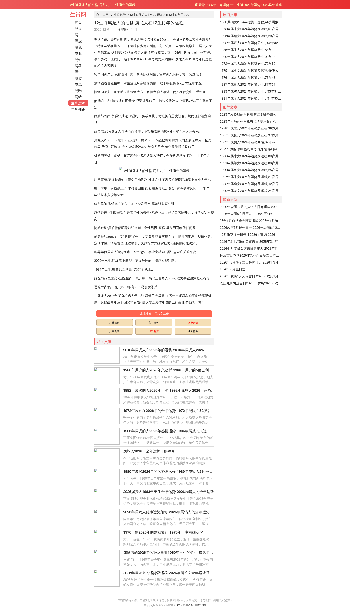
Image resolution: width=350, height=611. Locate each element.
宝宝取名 (154, 322)
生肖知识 (78, 109)
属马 (78, 65)
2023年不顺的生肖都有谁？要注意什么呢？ (251, 121)
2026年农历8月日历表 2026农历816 (246, 213)
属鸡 (78, 84)
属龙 (78, 53)
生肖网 (78, 14)
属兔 (78, 47)
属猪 (78, 96)
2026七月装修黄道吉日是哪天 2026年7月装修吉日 (251, 248)
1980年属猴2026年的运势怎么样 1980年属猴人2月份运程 (169, 471)
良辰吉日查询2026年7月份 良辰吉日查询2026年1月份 (251, 255)
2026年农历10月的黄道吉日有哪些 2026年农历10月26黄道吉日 (251, 206)
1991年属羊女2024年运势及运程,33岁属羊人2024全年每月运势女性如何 (251, 162)
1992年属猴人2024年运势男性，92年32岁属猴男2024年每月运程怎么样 (251, 42)
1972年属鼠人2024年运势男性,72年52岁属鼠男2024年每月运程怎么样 (251, 63)
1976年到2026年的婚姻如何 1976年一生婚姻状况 (163, 532)
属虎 (78, 40)
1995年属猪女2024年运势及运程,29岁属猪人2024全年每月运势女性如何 (251, 35)
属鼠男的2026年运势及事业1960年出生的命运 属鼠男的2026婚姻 (176, 552)
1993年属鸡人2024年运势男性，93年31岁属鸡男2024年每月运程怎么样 (251, 91)
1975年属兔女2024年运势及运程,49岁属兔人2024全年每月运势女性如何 (251, 70)
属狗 (78, 90)
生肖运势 (78, 103)
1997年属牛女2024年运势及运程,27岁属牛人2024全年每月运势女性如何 (251, 176)
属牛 (78, 34)
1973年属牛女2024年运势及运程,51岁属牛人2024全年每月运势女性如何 (251, 28)
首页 (78, 22)
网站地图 (200, 605)
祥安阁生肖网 (127, 29)
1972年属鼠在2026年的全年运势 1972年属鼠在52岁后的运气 (172, 410)
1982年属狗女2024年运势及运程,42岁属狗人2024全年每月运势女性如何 (251, 183)
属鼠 (78, 28)
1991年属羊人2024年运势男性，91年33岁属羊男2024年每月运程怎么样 (251, 98)
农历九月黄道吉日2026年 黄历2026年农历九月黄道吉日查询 (251, 282)
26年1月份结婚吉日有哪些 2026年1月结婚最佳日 (251, 220)
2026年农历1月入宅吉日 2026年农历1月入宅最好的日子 (251, 276)
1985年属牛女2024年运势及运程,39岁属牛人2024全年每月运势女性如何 (251, 155)
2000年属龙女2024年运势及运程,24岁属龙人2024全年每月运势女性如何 (251, 190)
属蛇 (78, 59)
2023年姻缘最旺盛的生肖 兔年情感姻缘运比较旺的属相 (251, 148)
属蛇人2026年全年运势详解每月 (149, 451)
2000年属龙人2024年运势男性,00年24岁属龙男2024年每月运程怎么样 (251, 56)
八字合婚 (114, 331)
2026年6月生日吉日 (234, 269)
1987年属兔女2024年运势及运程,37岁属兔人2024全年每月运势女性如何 (251, 135)
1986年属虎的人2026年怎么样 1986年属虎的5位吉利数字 (169, 370)
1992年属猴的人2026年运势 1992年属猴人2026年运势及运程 (172, 390)
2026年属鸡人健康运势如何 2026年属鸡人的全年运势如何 (170, 511)
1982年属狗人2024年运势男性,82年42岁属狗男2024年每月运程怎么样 (251, 142)
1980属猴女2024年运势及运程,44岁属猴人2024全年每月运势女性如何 (251, 21)
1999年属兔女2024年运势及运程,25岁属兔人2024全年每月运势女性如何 (251, 169)
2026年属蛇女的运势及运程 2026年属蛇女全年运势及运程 (170, 572)
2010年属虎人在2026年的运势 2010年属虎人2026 (163, 349)
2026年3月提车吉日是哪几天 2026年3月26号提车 (251, 262)
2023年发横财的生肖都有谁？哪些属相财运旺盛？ (251, 114)
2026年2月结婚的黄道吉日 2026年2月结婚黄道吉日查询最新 (251, 241)
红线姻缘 (114, 322)
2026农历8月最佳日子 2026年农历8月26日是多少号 (251, 227)
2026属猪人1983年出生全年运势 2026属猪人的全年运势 (168, 491)
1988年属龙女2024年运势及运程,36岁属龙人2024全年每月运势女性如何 (251, 128)
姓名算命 (193, 331)
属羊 (78, 72)
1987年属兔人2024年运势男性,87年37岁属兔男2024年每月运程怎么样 (251, 84)
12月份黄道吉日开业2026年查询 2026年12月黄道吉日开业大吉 (251, 234)
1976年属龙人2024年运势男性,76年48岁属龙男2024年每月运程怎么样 (251, 77)
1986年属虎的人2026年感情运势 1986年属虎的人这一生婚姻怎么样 (177, 430)
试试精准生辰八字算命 (154, 314)
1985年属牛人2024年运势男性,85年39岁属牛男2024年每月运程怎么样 (251, 49)
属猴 (78, 78)
